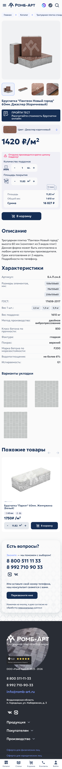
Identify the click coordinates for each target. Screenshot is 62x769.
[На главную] (21, 5)
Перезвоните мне (22, 595)
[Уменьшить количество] (7, 525)
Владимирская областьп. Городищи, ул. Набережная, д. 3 (27, 701)
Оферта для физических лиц (23, 750)
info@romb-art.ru (21, 692)
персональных (26, 607)
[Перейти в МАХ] (44, 5)
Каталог (24, 15)
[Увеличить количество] (25, 525)
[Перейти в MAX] (10, 574)
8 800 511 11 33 (24, 561)
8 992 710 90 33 (25, 567)
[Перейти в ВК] (16, 574)
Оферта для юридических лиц (24, 755)
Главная (8, 15)
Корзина (31, 766)
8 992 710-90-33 (20, 685)
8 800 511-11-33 (19, 678)
